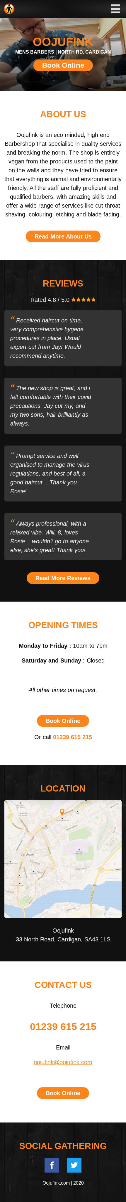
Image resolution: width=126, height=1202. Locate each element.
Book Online (63, 65)
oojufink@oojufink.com (63, 1062)
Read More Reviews (63, 578)
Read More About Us (63, 236)
